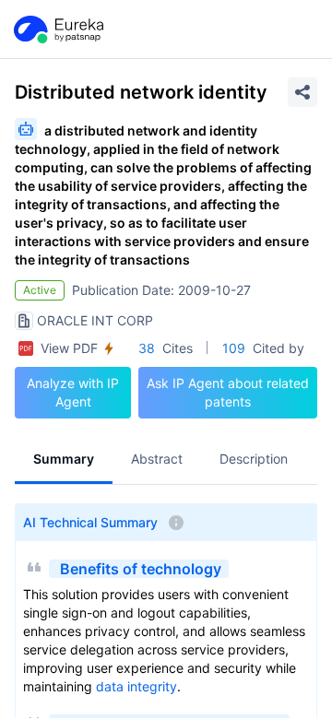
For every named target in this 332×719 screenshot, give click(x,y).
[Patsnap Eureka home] (57, 29)
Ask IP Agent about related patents (228, 392)
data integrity (136, 686)
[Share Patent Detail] (302, 92)
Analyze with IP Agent (73, 392)
